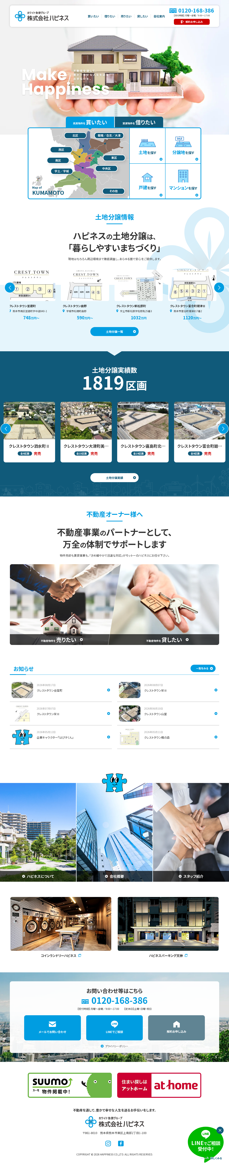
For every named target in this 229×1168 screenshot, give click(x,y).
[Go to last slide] (9, 287)
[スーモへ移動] (70, 1085)
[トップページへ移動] (114, 1122)
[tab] (90, 122)
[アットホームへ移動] (159, 1085)
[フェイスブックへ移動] (121, 1143)
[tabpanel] (114, 163)
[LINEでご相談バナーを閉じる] (220, 1130)
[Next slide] (219, 287)
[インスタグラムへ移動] (108, 1143)
